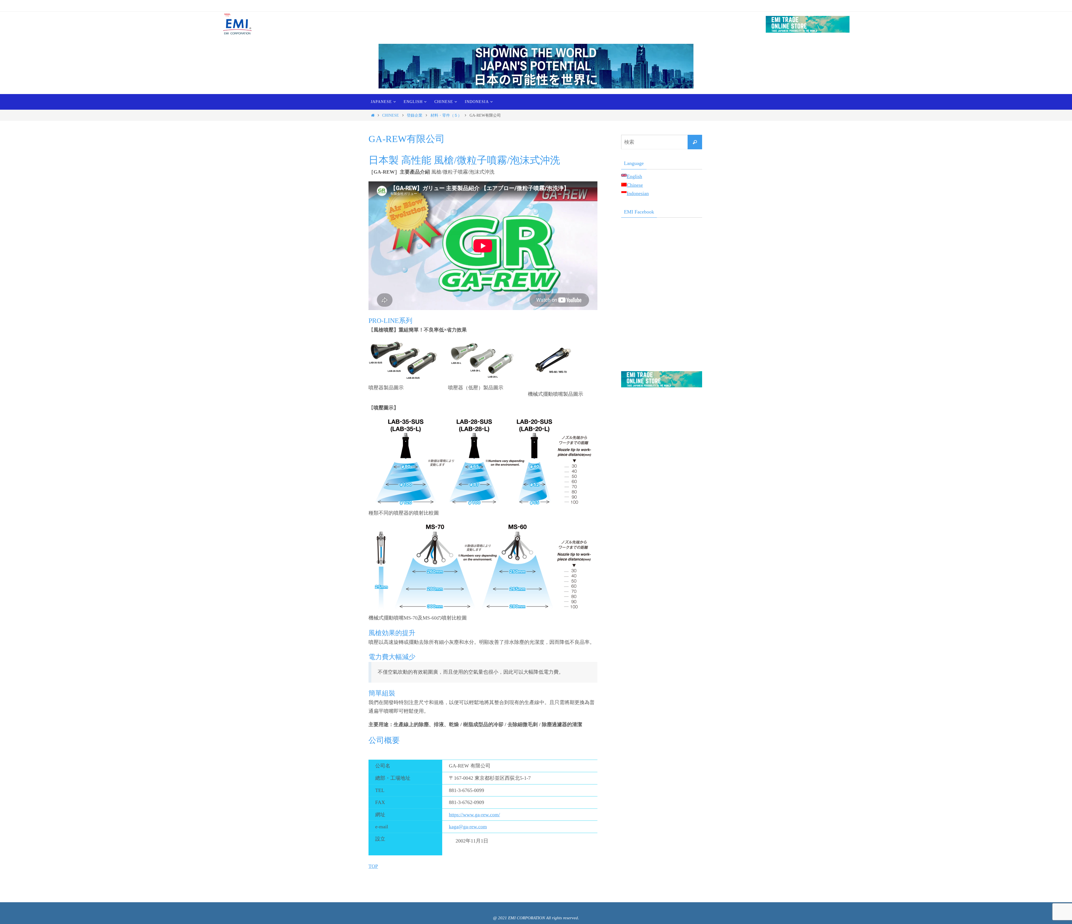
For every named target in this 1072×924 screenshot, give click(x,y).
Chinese (635, 185)
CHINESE (390, 115)
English (634, 176)
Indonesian (638, 193)
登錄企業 (414, 115)
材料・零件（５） (446, 115)
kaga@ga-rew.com (468, 826)
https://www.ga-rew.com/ (474, 814)
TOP (373, 866)
